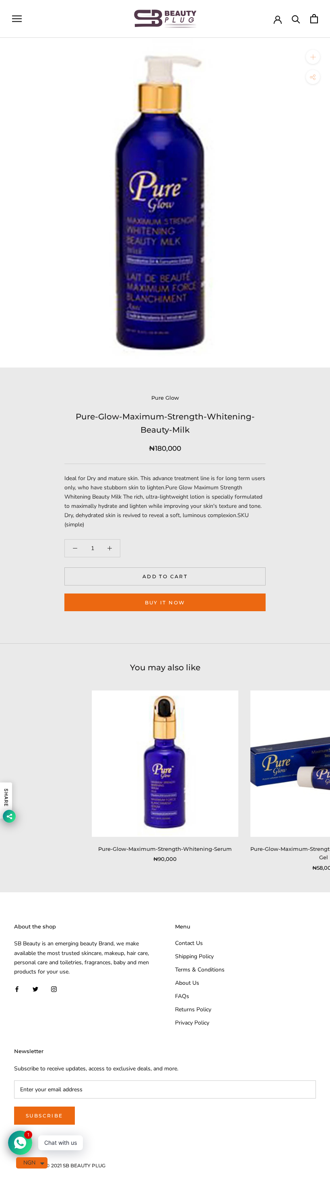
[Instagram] (54, 989)
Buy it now (165, 603)
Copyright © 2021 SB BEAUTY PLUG (62, 1165)
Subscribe (44, 1116)
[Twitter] (35, 989)
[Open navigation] (17, 18)
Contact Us (189, 943)
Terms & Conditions (200, 969)
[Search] (296, 18)
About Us (187, 983)
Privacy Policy (192, 1023)
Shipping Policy (194, 956)
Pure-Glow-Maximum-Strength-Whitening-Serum (165, 849)
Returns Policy (193, 1009)
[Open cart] (314, 18)
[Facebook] (17, 989)
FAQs (182, 996)
